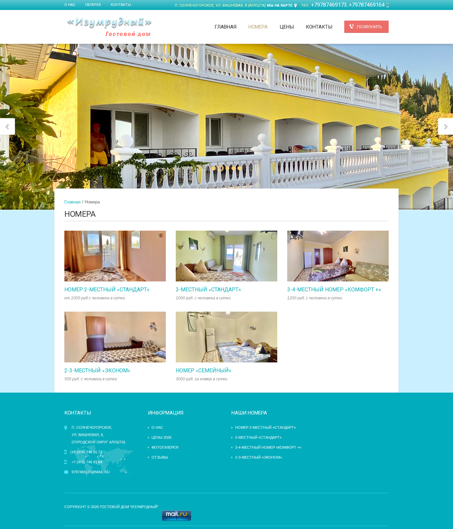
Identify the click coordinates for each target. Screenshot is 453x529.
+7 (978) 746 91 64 (87, 462)
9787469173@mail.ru (91, 472)
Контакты (121, 5)
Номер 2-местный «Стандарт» (107, 289)
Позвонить (369, 26)
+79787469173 (329, 5)
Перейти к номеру (108, 256)
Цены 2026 (161, 437)
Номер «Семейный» (203, 370)
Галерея (93, 5)
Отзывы (160, 457)
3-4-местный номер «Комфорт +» (334, 289)
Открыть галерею (122, 256)
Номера (258, 27)
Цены (287, 27)
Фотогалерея (165, 447)
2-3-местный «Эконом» (97, 370)
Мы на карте (279, 5)
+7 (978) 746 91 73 (87, 452)
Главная (225, 27)
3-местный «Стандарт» (208, 289)
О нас (69, 5)
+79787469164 (367, 5)
